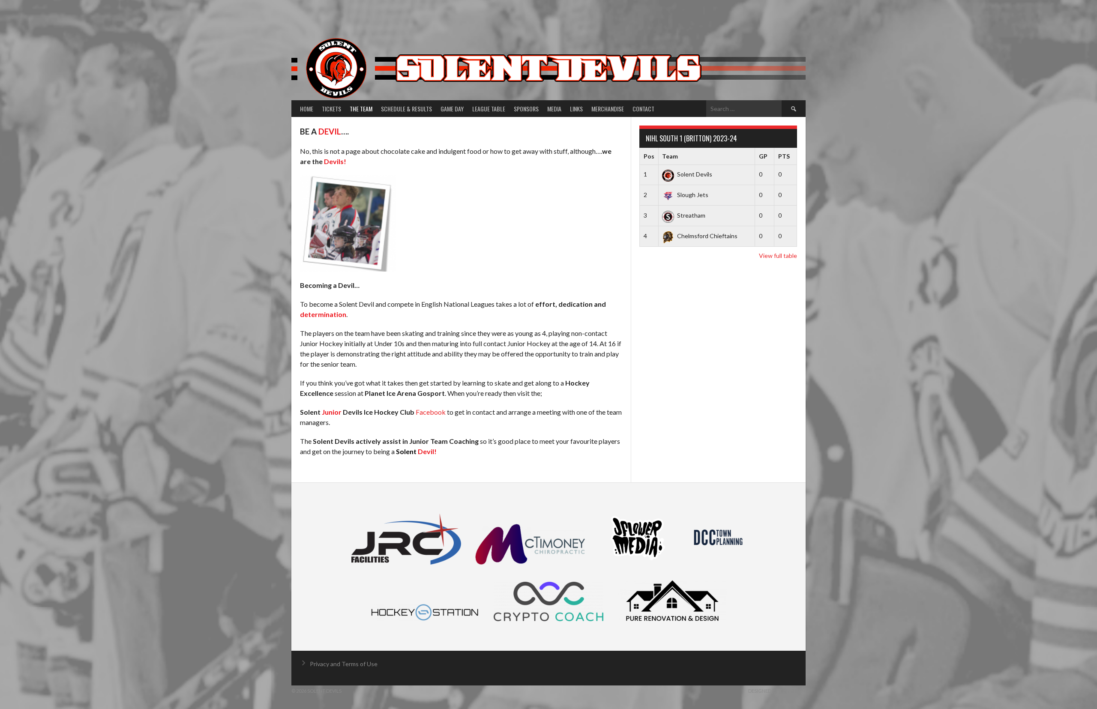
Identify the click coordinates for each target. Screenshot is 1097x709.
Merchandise (607, 108)
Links (576, 108)
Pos (649, 156)
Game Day (452, 108)
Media (554, 108)
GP (763, 156)
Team (670, 156)
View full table (778, 255)
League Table (488, 108)
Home (306, 108)
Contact (643, 108)
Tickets (331, 108)
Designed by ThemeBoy (777, 691)
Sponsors (526, 108)
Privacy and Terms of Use (344, 663)
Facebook (431, 412)
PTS (784, 156)
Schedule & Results (406, 108)
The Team (361, 108)
